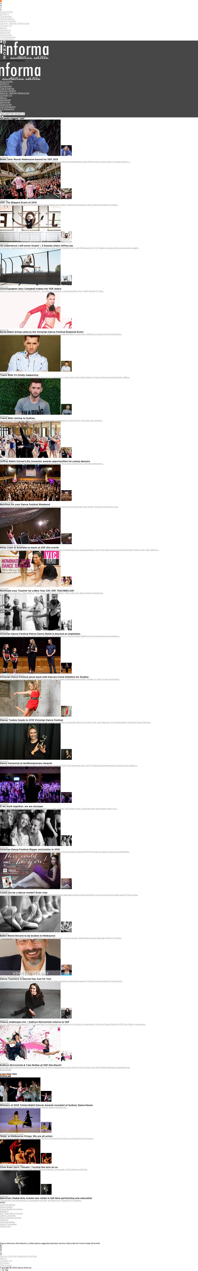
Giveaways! (6, 16)
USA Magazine (7, 37)
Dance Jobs (5, 1226)
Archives (4, 1263)
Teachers (4, 1219)
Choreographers (7, 1222)
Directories (6, 35)
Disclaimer (5, 30)
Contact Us (6, 25)
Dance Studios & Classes (11, 1209)
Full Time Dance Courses (11, 1213)
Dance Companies (8, 1224)
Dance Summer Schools (10, 1217)
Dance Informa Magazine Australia (18, 1256)
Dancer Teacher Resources (14, 23)
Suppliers (4, 1211)
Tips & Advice (7, 19)
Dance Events (6, 1206)
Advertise (5, 32)
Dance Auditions (7, 1204)
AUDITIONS (6, 12)
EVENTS (4, 14)
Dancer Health (8, 21)
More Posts (5, 1069)
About (3, 28)
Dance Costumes (8, 1215)
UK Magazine (7, 39)
